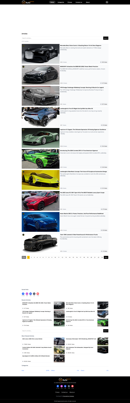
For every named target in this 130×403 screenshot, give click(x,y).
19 (87, 257)
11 (58, 257)
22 (98, 257)
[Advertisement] (65, 20)
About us (72, 392)
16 (76, 257)
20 (91, 257)
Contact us (64, 392)
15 (73, 257)
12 (62, 257)
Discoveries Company (68, 396)
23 (102, 257)
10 (55, 257)
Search (106, 38)
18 (84, 257)
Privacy (57, 392)
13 (66, 257)
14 (69, 257)
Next (106, 257)
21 (95, 257)
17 (80, 257)
